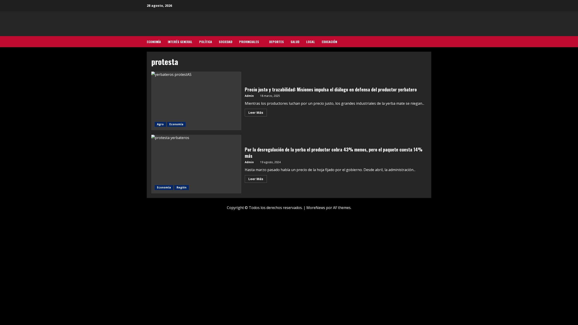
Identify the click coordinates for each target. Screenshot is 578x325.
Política (205, 41)
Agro (160, 124)
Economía (154, 41)
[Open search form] (430, 41)
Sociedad (225, 41)
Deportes (276, 41)
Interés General (180, 41)
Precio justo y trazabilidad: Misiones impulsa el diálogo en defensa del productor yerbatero (196, 101)
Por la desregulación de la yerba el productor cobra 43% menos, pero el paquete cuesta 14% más (196, 164)
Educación (329, 41)
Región (181, 187)
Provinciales (249, 41)
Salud (295, 41)
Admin (249, 96)
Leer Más (257, 113)
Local (310, 41)
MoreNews (315, 207)
